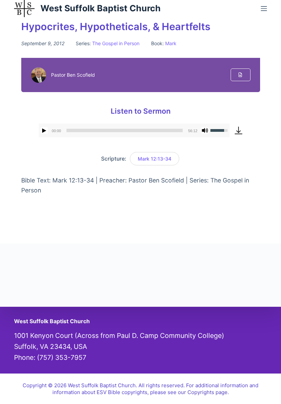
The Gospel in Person (115, 43)
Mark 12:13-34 (154, 159)
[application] (134, 130)
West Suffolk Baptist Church (100, 8)
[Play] (44, 130)
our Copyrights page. (203, 392)
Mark (170, 43)
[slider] (124, 130)
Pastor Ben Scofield (73, 75)
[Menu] (264, 8)
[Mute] (204, 130)
